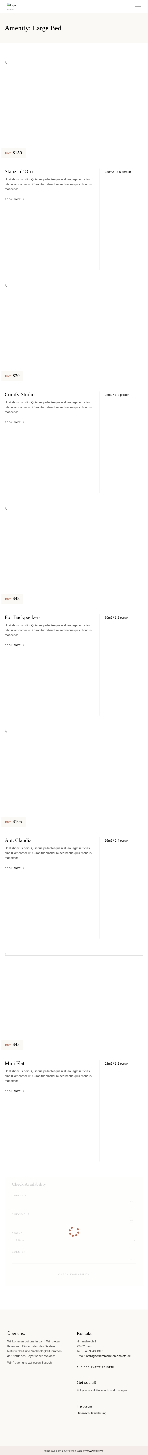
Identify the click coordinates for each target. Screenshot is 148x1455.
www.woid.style (95, 1450)
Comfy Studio (20, 394)
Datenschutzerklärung (91, 1413)
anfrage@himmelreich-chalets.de (108, 1356)
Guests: (18, 1252)
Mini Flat (14, 1063)
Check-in (19, 1195)
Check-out (21, 1214)
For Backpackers (22, 617)
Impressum (84, 1406)
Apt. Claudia (18, 840)
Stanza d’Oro (19, 171)
